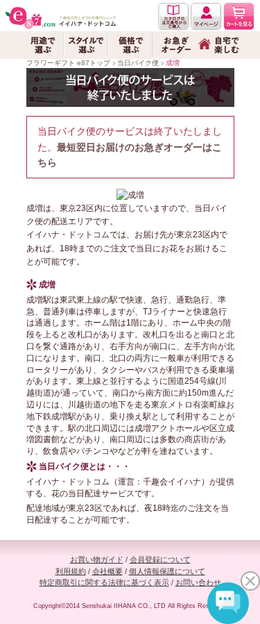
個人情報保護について (167, 571)
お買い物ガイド (96, 559)
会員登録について (160, 559)
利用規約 (70, 571)
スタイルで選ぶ (86, 44)
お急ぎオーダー (175, 44)
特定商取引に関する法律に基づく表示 (104, 582)
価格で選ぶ (130, 44)
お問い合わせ (198, 582)
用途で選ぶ (41, 44)
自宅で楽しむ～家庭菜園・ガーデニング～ (219, 44)
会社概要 (107, 571)
